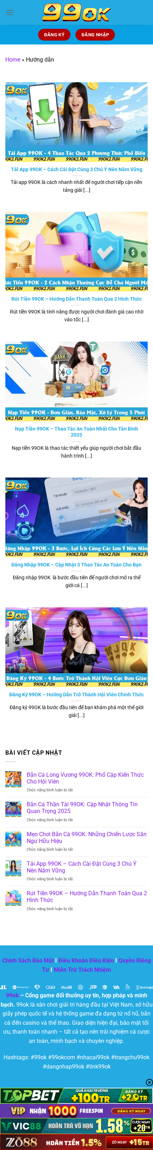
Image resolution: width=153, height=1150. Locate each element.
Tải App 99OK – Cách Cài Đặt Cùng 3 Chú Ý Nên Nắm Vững (76, 169)
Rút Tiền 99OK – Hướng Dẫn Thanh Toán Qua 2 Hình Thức (76, 299)
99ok (12, 995)
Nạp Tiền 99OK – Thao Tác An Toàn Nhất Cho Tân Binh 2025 (76, 432)
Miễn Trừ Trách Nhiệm (82, 969)
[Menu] (9, 12)
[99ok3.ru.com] (76, 13)
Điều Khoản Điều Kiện (86, 960)
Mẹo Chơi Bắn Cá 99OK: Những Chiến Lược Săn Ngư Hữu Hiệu (87, 837)
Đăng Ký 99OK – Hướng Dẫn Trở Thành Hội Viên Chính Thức (76, 694)
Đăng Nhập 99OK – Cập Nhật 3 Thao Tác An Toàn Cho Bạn (76, 565)
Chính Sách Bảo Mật (28, 960)
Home (12, 59)
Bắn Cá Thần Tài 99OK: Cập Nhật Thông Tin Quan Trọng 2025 (82, 807)
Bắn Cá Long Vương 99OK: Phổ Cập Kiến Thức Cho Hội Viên (85, 778)
